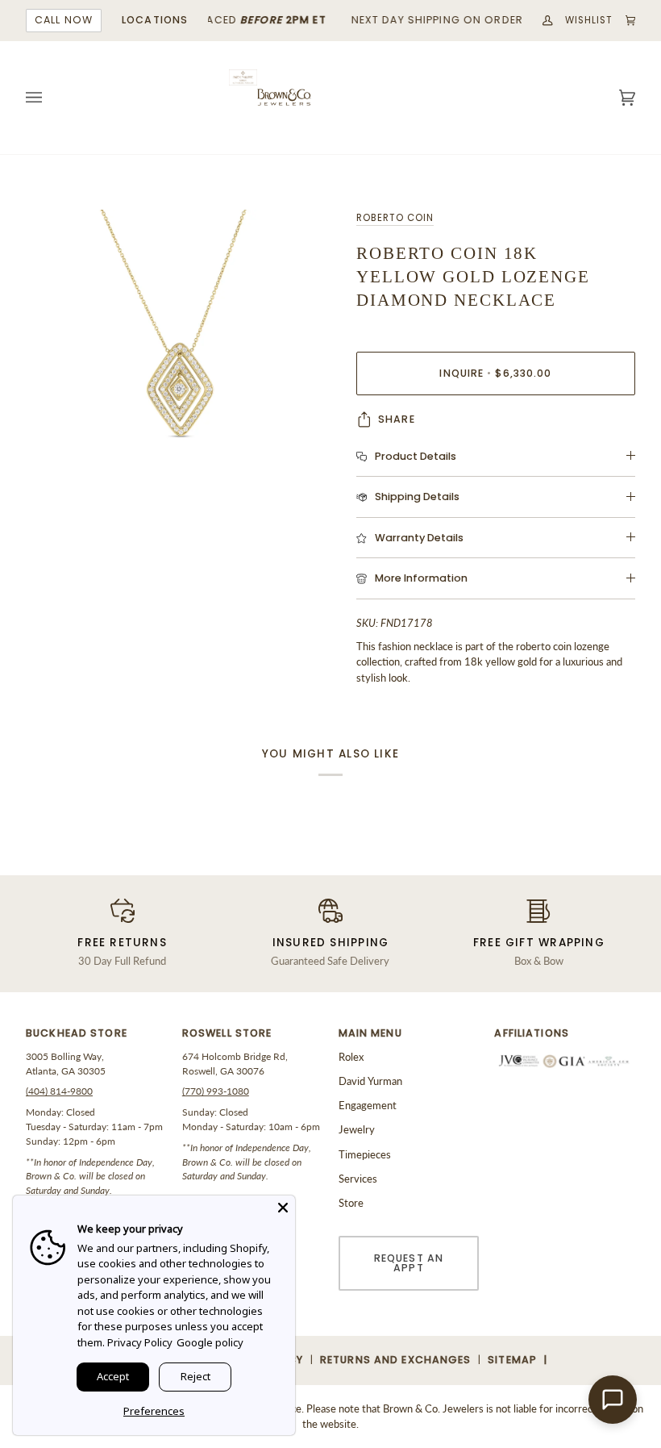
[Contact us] (612, 1399)
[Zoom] (178, 362)
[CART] (624, 20)
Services (358, 1178)
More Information (421, 578)
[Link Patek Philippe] (243, 77)
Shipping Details (417, 496)
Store (351, 1202)
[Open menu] (50, 97)
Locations (155, 20)
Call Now (64, 20)
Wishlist (589, 20)
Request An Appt (408, 1263)
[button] (96, 1037)
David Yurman (370, 1081)
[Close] (283, 1208)
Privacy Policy (140, 1342)
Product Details (415, 456)
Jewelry (357, 1129)
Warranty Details (419, 538)
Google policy (210, 1342)
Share (396, 419)
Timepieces (365, 1154)
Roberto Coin (395, 217)
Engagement (368, 1105)
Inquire (495, 373)
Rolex (351, 1056)
